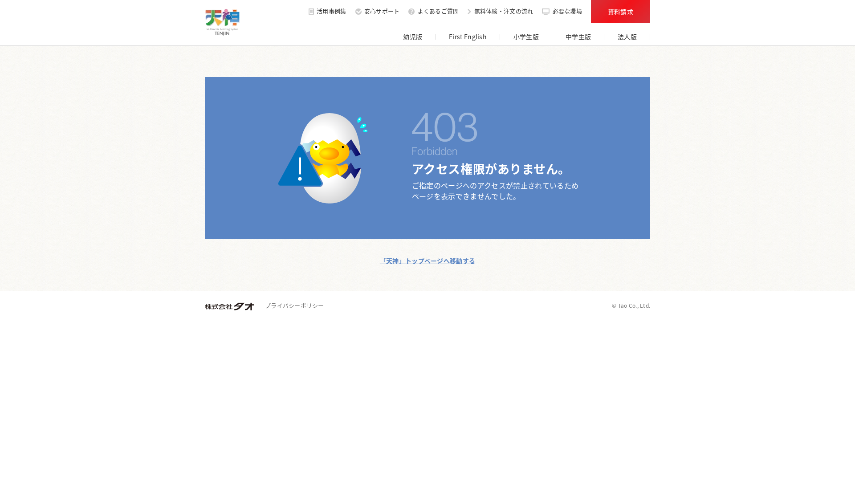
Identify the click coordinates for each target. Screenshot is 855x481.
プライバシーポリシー (294, 305)
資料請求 (620, 11)
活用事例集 (331, 11)
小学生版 (526, 36)
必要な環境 (567, 11)
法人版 (627, 36)
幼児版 (412, 36)
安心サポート (382, 11)
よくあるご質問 (438, 11)
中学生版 (578, 36)
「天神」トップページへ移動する (427, 260)
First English (468, 36)
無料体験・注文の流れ (503, 11)
